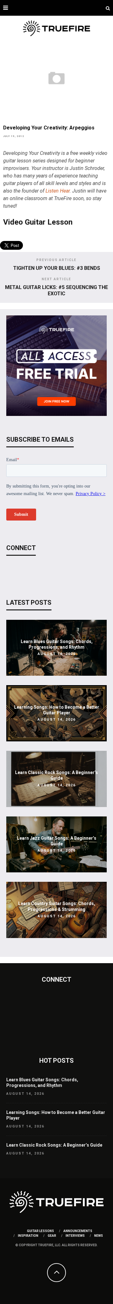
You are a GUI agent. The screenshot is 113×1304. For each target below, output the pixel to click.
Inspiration (28, 1235)
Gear (52, 1235)
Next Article (56, 279)
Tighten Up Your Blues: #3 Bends (56, 268)
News (98, 1235)
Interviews (75, 1235)
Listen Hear (58, 191)
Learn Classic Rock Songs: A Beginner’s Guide (54, 1145)
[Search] (108, 8)
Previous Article (56, 260)
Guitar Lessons (40, 1231)
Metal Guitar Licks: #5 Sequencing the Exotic (56, 290)
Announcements (77, 1231)
